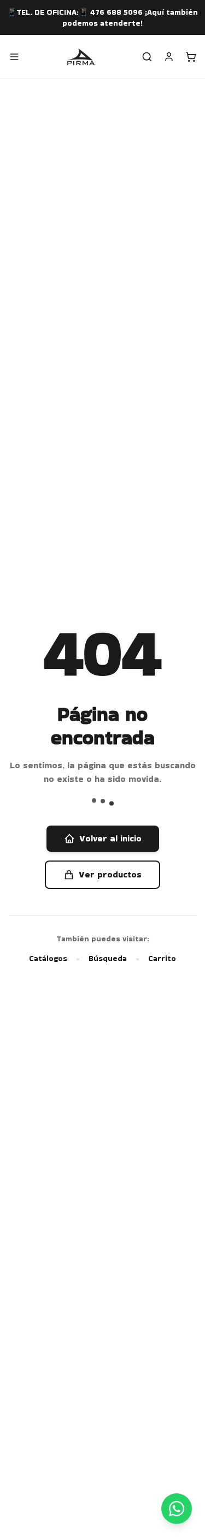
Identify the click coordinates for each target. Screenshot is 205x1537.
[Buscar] (147, 57)
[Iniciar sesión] (169, 57)
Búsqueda (108, 958)
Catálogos (48, 958)
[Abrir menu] (14, 57)
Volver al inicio (110, 838)
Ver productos (110, 874)
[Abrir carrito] (191, 57)
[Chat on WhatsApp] (176, 1508)
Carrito (162, 958)
